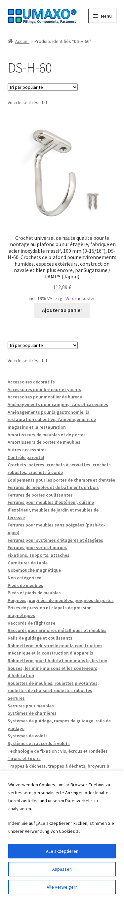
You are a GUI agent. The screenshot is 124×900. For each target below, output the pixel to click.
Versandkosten (80, 298)
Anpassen (62, 869)
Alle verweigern (62, 887)
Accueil (22, 41)
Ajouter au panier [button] (62, 310)
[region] (62, 835)
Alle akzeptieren (62, 851)
